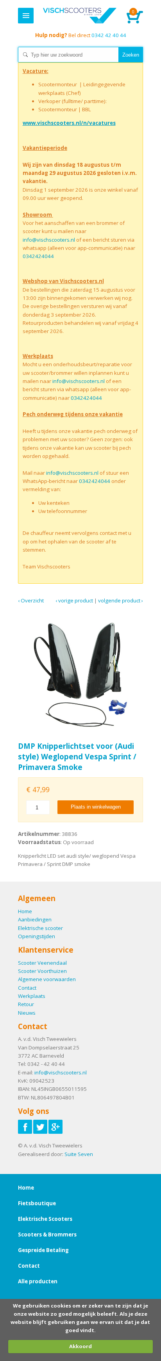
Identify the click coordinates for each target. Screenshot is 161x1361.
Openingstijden (36, 936)
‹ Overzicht (31, 600)
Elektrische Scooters (45, 1218)
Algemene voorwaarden (47, 979)
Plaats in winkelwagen (96, 807)
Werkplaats (31, 995)
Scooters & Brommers (47, 1234)
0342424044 (38, 256)
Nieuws (27, 1012)
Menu (26, 15)
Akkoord (80, 1346)
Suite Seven (78, 1154)
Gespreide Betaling (43, 1250)
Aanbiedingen (35, 919)
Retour (26, 1004)
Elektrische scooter (40, 928)
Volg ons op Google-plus (55, 1127)
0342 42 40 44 (80, 35)
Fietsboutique (37, 1203)
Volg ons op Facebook (25, 1127)
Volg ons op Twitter (40, 1127)
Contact (27, 987)
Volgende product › (120, 600)
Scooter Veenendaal (42, 962)
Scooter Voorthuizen (42, 970)
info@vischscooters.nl (49, 239)
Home (79, 15)
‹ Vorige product (74, 600)
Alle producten (37, 1281)
